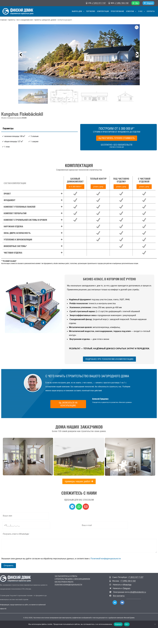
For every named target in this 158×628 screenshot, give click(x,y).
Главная (3, 20)
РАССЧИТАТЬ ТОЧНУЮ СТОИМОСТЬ (118, 138)
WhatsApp (127, 585)
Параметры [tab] (8, 128)
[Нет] (155, 624)
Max (136, 3)
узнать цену (98, 187)
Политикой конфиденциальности (106, 559)
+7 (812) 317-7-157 (99, 3)
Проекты (11, 20)
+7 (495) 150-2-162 (121, 3)
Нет (126, 624)
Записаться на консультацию (68, 404)
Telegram (150, 3)
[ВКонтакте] (122, 602)
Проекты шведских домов (45, 20)
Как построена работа (64, 582)
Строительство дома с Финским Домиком (72, 579)
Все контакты (119, 596)
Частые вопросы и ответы (66, 576)
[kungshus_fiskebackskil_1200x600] (79, 54)
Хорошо (118, 624)
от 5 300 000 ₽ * (75, 187)
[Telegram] (115, 602)
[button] (83, 11)
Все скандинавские (25, 20)
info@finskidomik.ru (138, 592)
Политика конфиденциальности (68, 585)
